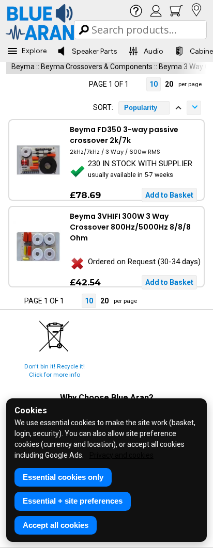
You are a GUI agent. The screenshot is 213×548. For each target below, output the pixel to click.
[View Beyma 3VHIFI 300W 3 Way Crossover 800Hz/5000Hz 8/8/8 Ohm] (38, 246)
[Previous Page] (79, 84)
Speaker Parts (94, 51)
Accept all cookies (55, 525)
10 (153, 84)
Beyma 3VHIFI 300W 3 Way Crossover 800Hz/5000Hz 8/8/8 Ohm (130, 227)
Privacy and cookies (121, 455)
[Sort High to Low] (194, 108)
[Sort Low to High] (178, 108)
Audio (153, 51)
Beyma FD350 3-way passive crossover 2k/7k (124, 135)
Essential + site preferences (73, 500)
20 (169, 84)
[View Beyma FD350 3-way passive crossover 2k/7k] (38, 160)
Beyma (23, 66)
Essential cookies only (63, 477)
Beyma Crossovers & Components (97, 66)
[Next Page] (138, 84)
